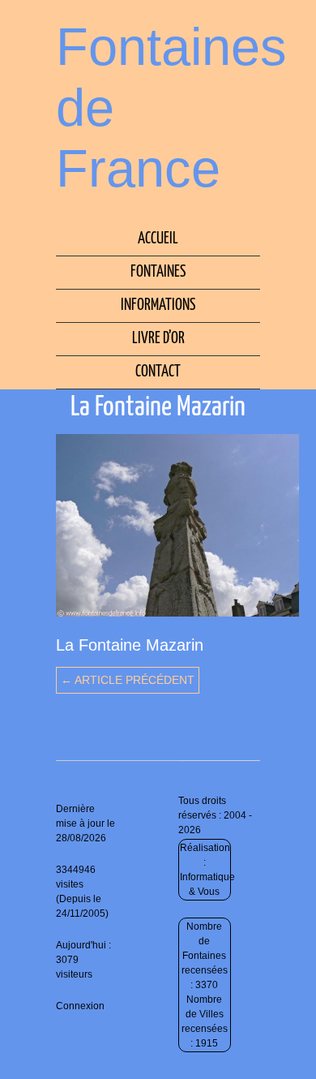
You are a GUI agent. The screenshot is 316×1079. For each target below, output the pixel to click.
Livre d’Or (158, 338)
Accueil (158, 239)
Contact (158, 372)
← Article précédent (127, 679)
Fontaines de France (171, 107)
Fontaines (158, 272)
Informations (158, 305)
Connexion (80, 1006)
